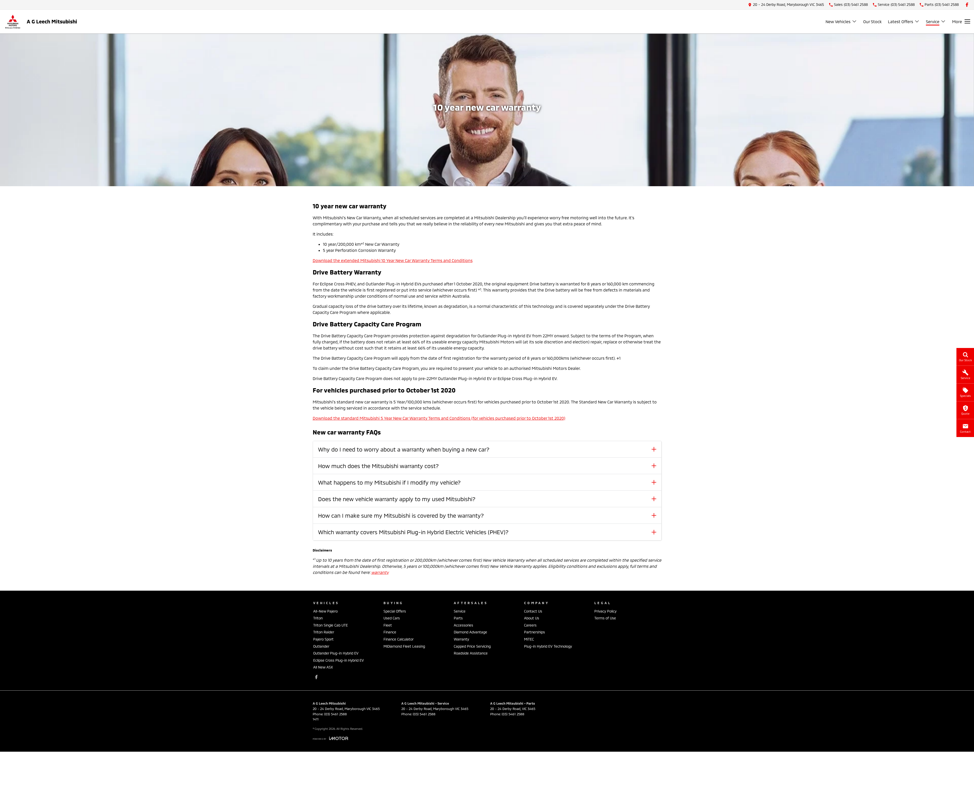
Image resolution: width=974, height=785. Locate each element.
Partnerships (534, 632)
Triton (318, 618)
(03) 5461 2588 (335, 714)
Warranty (461, 639)
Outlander (321, 646)
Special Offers (394, 611)
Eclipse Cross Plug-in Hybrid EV (338, 660)
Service (932, 21)
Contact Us (533, 611)
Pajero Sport (323, 639)
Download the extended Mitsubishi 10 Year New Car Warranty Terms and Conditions (393, 260)
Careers (530, 625)
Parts (458, 618)
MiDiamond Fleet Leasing (404, 646)
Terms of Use (605, 618)
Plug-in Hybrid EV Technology (548, 646)
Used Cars (391, 618)
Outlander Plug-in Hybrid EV (336, 653)
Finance (389, 632)
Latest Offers (900, 21)
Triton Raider (323, 632)
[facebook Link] (967, 5)
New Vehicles (838, 21)
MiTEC (529, 639)
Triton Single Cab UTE (330, 625)
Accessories (463, 625)
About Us (531, 618)
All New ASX (323, 667)
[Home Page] (13, 21)
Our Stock (872, 21)
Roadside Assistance (471, 653)
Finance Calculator (398, 639)
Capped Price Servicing (472, 646)
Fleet (387, 625)
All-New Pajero (325, 611)
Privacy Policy (605, 611)
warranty (380, 572)
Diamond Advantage (470, 632)
